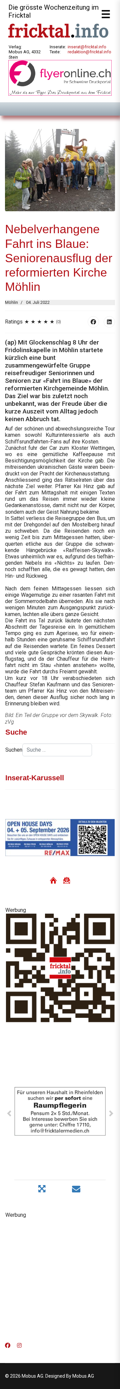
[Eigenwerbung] (60, 77)
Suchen (13, 750)
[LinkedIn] (109, 322)
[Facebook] (93, 322)
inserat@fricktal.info (87, 46)
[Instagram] (19, 1345)
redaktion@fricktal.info (89, 51)
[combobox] (57, 750)
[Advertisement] (60, 1278)
